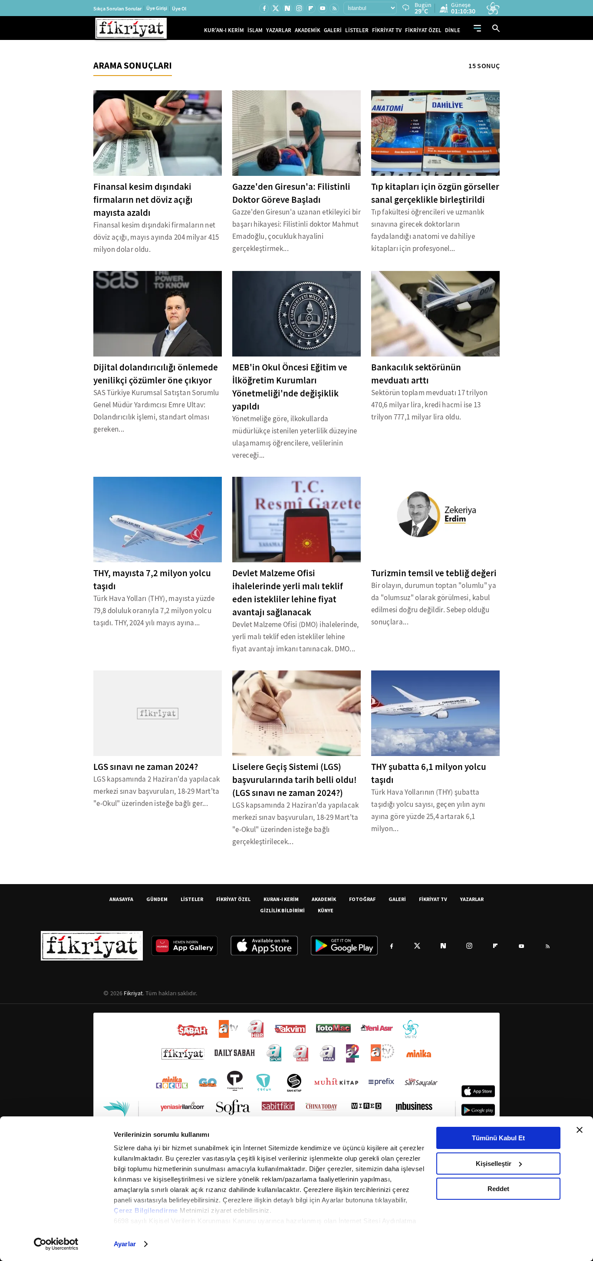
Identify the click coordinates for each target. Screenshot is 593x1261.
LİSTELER (357, 30)
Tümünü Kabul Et (498, 1138)
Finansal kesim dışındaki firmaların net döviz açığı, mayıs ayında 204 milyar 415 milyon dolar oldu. (156, 237)
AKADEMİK (307, 30)
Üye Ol (179, 8)
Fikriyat (133, 993)
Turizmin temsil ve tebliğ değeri (434, 573)
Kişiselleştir (493, 1163)
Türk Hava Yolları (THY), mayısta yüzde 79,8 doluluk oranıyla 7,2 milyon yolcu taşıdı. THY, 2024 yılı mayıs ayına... (153, 610)
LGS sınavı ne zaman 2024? (145, 767)
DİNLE (452, 30)
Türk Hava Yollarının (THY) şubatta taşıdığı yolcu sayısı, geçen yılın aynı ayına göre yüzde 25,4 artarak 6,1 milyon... (428, 810)
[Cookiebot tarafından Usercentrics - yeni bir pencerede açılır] (56, 1244)
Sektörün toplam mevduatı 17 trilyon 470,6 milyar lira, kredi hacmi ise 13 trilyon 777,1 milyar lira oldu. (429, 405)
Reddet (498, 1188)
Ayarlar (125, 1244)
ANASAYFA (121, 899)
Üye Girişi (156, 8)
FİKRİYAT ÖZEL (423, 30)
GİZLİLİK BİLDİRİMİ (282, 910)
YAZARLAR (278, 30)
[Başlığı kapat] (580, 1130)
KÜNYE (325, 910)
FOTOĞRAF (362, 899)
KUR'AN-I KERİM (224, 30)
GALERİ (333, 30)
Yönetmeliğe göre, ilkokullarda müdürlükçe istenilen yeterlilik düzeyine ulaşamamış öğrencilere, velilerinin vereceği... (294, 437)
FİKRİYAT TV (387, 30)
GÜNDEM (157, 899)
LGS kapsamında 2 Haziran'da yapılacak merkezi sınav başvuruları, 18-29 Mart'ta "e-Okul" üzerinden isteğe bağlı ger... (156, 791)
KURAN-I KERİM (281, 899)
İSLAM (255, 30)
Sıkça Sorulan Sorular (117, 8)
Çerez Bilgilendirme (147, 1210)
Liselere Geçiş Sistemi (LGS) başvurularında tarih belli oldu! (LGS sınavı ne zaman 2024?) (294, 780)
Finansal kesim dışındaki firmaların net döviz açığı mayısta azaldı (143, 200)
